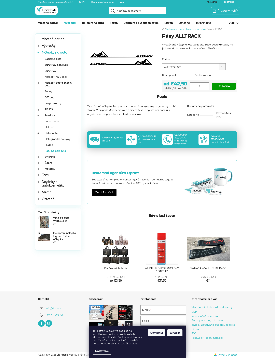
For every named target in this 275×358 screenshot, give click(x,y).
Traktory (50, 115)
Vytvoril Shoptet (227, 355)
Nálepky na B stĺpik (56, 77)
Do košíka (224, 86)
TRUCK (49, 109)
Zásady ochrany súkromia (207, 320)
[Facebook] (41, 323)
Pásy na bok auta (55, 151)
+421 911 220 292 (54, 315)
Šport (48, 163)
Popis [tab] (162, 97)
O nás (195, 329)
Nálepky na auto (54, 52)
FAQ (194, 333)
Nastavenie (102, 351)
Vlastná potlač (53, 39)
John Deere (52, 121)
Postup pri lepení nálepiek (207, 338)
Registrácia (228, 2)
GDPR (82, 2)
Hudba (49, 145)
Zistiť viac (131, 343)
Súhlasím (174, 333)
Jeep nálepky (53, 103)
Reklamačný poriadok (102, 2)
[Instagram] (48, 323)
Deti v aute (51, 133)
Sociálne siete (53, 59)
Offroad (49, 97)
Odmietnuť (156, 333)
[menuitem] (48, 23)
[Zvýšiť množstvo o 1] (207, 86)
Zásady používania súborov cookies (213, 325)
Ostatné (49, 127)
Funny (48, 91)
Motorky (50, 169)
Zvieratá (50, 157)
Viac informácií (104, 192)
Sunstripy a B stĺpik (56, 65)
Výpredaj (49, 45)
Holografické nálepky (57, 139)
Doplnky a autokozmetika (53, 183)
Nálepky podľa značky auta (58, 84)
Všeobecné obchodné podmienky (55, 2)
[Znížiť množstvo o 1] (192, 86)
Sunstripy (50, 71)
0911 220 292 (180, 141)
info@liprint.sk (180, 144)
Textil (46, 175)
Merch (47, 192)
